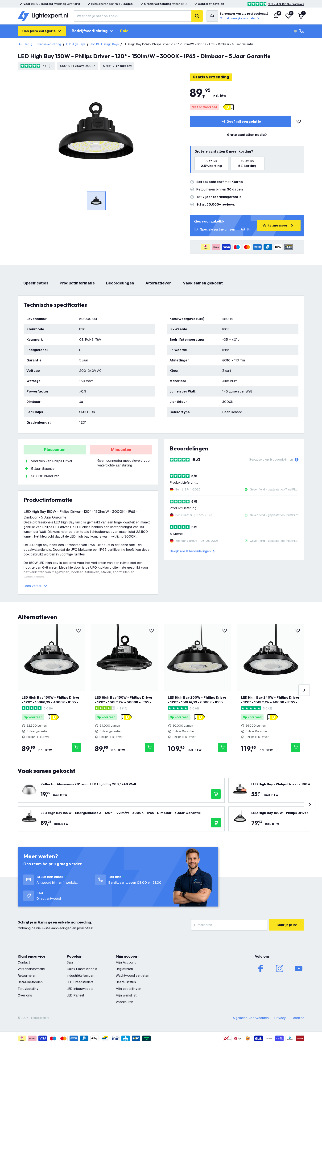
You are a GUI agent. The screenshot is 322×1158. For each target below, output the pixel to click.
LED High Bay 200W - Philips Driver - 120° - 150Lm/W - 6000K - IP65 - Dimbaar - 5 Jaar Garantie (197, 700)
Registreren (124, 969)
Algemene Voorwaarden (251, 1018)
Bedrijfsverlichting (90, 30)
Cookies (298, 1018)
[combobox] (132, 16)
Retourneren (27, 975)
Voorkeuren (124, 1002)
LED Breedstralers (80, 982)
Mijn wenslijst (126, 995)
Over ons (25, 995)
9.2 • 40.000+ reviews (286, 4)
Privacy (280, 1018)
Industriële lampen (80, 975)
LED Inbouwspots (80, 989)
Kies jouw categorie (38, 31)
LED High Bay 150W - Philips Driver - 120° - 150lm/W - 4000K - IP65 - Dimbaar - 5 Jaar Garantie (50, 700)
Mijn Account (126, 962)
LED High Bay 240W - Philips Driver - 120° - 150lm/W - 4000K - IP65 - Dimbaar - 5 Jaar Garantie (270, 700)
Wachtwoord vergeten (132, 975)
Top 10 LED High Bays (104, 44)
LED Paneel (75, 995)
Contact (24, 962)
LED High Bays (75, 44)
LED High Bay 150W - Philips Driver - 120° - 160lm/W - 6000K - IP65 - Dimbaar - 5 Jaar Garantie (124, 700)
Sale (124, 30)
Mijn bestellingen (128, 989)
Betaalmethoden (30, 982)
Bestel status (126, 982)
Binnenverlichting (49, 44)
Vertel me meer (275, 225)
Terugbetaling (28, 989)
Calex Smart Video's (82, 969)
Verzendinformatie (31, 969)
